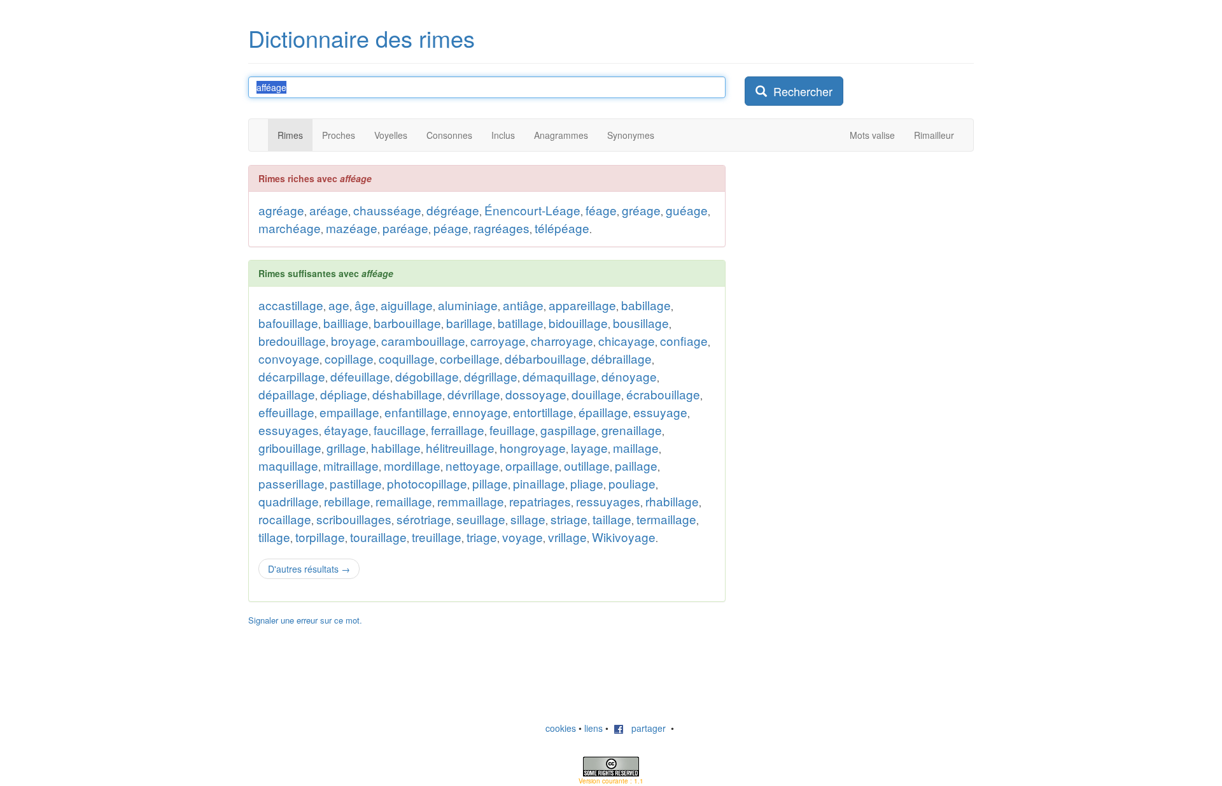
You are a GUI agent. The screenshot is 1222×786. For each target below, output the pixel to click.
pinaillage (539, 483)
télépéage (562, 227)
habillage (396, 447)
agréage (281, 209)
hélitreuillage (460, 447)
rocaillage (284, 518)
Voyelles (390, 135)
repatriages (540, 501)
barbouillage (407, 322)
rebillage (347, 501)
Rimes (290, 135)
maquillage (288, 465)
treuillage (436, 536)
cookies (560, 728)
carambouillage (423, 340)
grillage (346, 447)
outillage (587, 465)
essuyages (288, 429)
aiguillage (407, 304)
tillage (274, 536)
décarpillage (291, 376)
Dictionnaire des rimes (361, 38)
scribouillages (353, 518)
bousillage (641, 322)
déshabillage (407, 394)
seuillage (480, 518)
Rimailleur (934, 135)
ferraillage (457, 429)
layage (589, 447)
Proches (338, 135)
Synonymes (630, 135)
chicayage (626, 340)
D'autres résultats (309, 568)
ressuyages (608, 501)
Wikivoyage (624, 536)
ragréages (502, 227)
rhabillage (672, 501)
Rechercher (799, 91)
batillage (521, 322)
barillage (469, 322)
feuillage (512, 429)
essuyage (660, 411)
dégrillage (490, 376)
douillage (596, 394)
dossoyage (535, 394)
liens (593, 728)
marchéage (289, 227)
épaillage (603, 411)
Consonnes (449, 135)
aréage (328, 209)
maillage (636, 447)
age (338, 304)
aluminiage (468, 304)
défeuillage (360, 376)
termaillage (666, 518)
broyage (353, 340)
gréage (641, 209)
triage (482, 536)
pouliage (632, 483)
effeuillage (286, 411)
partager (645, 728)
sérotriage (424, 518)
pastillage (356, 483)
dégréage (452, 209)
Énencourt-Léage (532, 209)
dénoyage (629, 376)
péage (450, 227)
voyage (522, 536)
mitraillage (351, 465)
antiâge (523, 304)
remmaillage (470, 501)
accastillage (290, 304)
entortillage (543, 411)
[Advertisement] (840, 244)
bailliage (346, 322)
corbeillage (470, 358)
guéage (687, 209)
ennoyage (480, 411)
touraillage (378, 536)
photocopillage (427, 483)
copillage (349, 358)
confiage (684, 340)
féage (601, 209)
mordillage (412, 465)
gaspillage (568, 429)
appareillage (582, 304)
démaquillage (559, 376)
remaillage (404, 501)
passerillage (291, 483)
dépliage (343, 394)
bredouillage (292, 340)
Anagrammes (561, 135)
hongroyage (533, 447)
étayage (346, 429)
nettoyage (473, 465)
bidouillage (578, 322)
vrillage (567, 536)
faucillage (400, 429)
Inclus (503, 135)
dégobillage (427, 376)
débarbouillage (545, 358)
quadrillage (288, 501)
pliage (586, 483)
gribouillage (289, 447)
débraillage (621, 358)
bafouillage (288, 322)
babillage (646, 304)
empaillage (349, 411)
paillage (636, 465)
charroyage (562, 340)
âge (365, 304)
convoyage (289, 358)
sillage (527, 518)
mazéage (351, 227)
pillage (490, 483)
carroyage (498, 340)
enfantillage (415, 411)
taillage (612, 518)
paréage (405, 227)
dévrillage (473, 394)
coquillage (407, 358)
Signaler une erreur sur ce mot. (305, 620)
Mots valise (872, 135)
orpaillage (532, 465)
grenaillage (631, 429)
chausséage (387, 209)
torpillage (320, 536)
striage (569, 518)
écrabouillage (663, 394)
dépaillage (286, 394)
